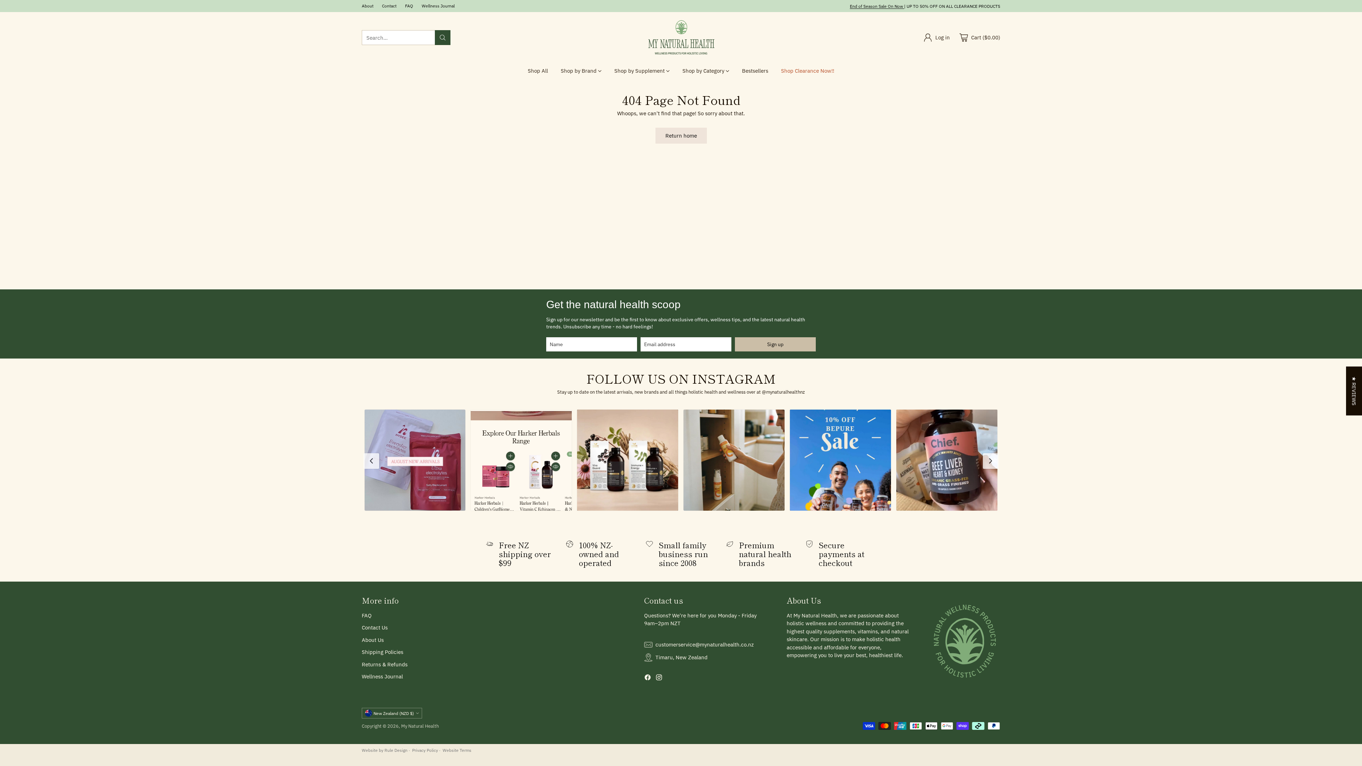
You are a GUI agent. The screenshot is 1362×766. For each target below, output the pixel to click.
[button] (415, 460)
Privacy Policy (425, 750)
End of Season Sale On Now (876, 6)
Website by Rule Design (385, 750)
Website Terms (457, 750)
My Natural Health (420, 726)
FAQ (367, 615)
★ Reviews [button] (1354, 391)
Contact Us (375, 627)
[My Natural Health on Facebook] (647, 678)
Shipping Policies (382, 652)
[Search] (442, 37)
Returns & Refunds (385, 664)
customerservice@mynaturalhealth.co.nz (704, 644)
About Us (373, 640)
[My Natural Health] (681, 38)
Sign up (775, 344)
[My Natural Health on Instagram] (659, 678)
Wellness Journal (382, 676)
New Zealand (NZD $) (393, 713)
